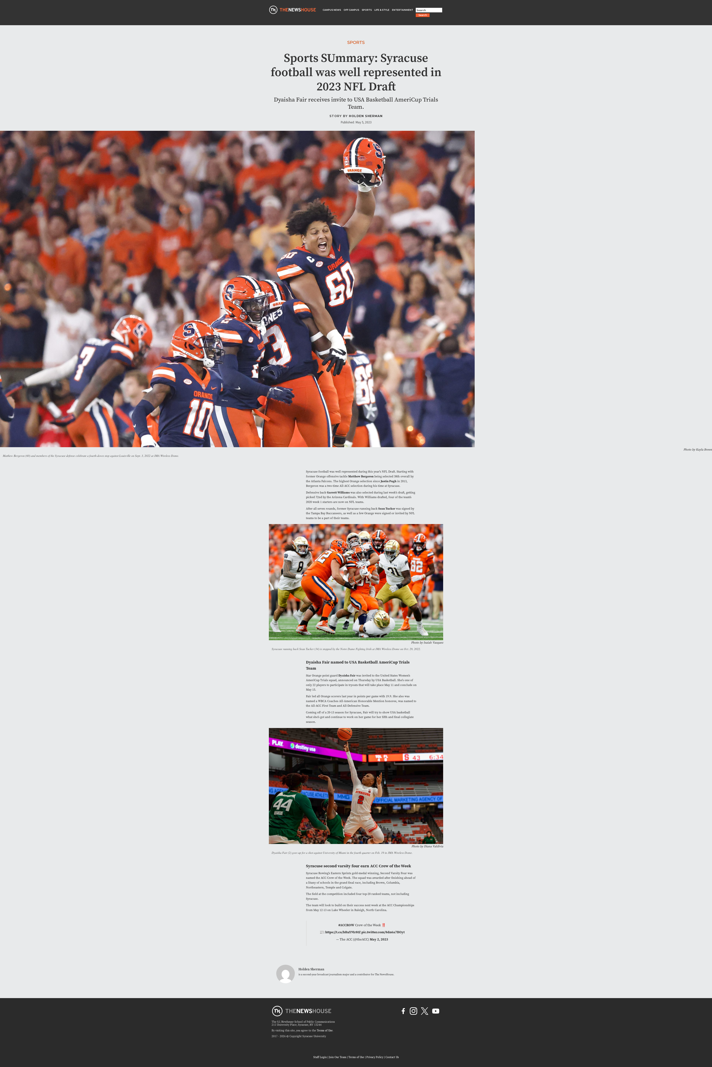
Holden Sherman (366, 116)
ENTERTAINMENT (402, 10)
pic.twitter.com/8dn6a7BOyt (383, 932)
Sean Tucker (386, 509)
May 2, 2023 (379, 939)
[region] (48, 1041)
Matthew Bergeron (361, 476)
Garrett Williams (338, 492)
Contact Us (392, 1057)
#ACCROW (346, 925)
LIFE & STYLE (381, 10)
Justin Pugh (388, 481)
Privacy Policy (374, 1057)
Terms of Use (325, 1030)
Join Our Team (337, 1057)
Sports (356, 42)
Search (422, 15)
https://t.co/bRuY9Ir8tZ (343, 932)
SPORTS (367, 10)
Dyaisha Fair (346, 675)
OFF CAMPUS (351, 10)
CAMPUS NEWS (332, 10)
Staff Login (320, 1057)
